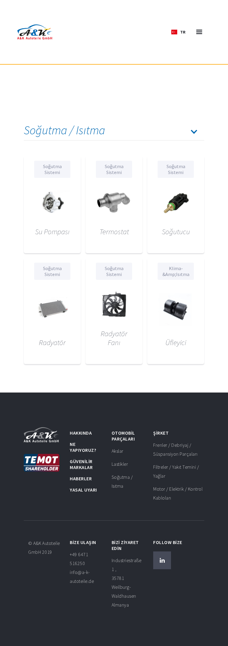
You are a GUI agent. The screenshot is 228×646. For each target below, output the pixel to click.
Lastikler (120, 464)
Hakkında (81, 433)
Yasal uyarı (83, 490)
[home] (35, 31)
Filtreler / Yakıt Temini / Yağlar (176, 471)
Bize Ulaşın (83, 542)
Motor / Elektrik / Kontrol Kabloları (177, 493)
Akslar (118, 451)
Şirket (161, 433)
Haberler (81, 478)
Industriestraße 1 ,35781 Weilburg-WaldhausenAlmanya (127, 582)
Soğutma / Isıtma (122, 481)
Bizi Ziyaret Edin (125, 545)
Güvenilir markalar (81, 464)
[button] (178, 32)
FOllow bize (167, 542)
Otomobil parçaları (123, 436)
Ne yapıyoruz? (83, 447)
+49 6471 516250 (82, 567)
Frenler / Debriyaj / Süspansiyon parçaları (175, 449)
